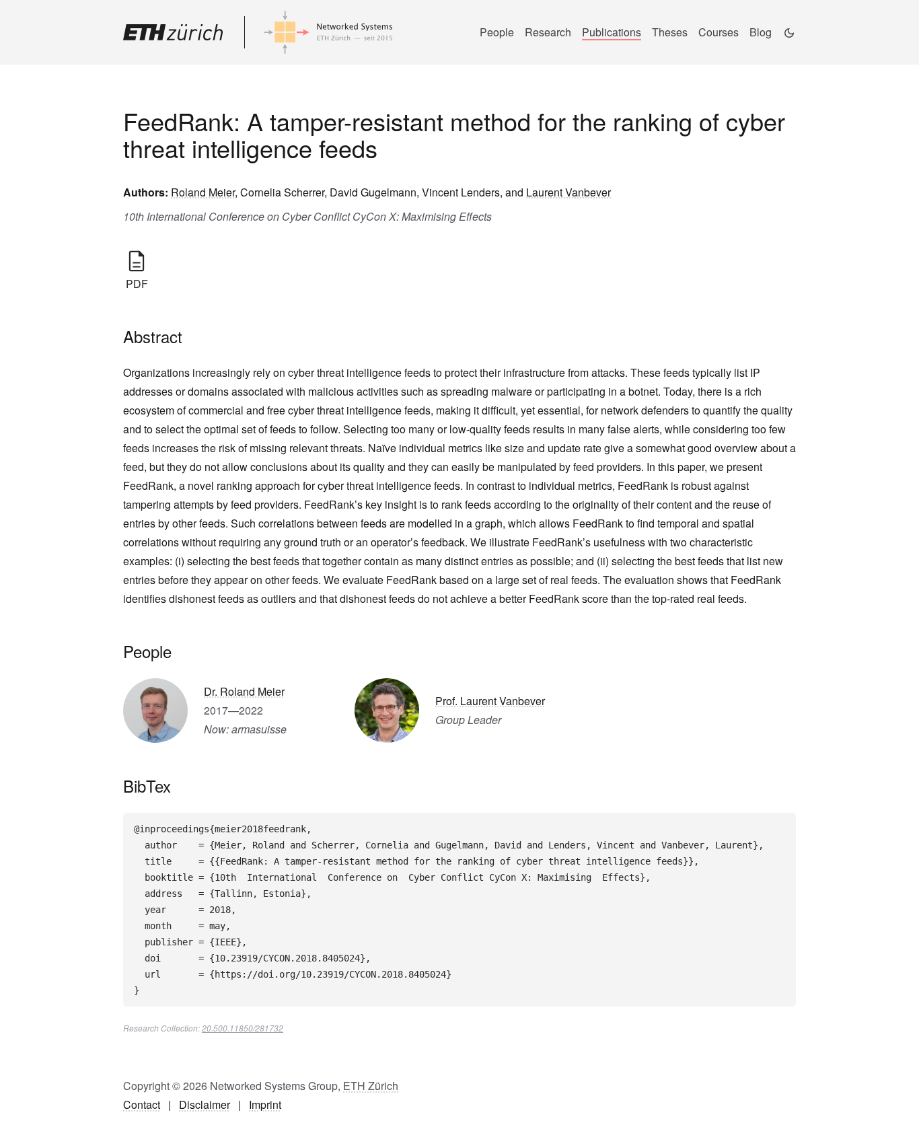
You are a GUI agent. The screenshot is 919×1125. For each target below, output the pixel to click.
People (497, 32)
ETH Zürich (370, 1085)
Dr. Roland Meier (244, 691)
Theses (670, 32)
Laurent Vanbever (568, 192)
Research (548, 32)
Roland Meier (203, 192)
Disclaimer (204, 1104)
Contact (141, 1104)
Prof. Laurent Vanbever (490, 701)
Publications (611, 32)
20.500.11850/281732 (242, 1027)
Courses (718, 32)
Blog (760, 32)
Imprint (265, 1104)
